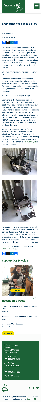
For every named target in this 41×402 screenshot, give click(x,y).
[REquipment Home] (13, 6)
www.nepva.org (8, 249)
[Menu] (37, 6)
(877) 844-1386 (14, 372)
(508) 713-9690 (14, 359)
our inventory (29, 142)
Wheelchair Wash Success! (12, 324)
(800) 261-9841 (14, 366)
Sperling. (30, 399)
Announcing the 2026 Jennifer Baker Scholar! (20, 316)
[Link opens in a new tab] (19, 298)
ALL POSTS (8, 333)
